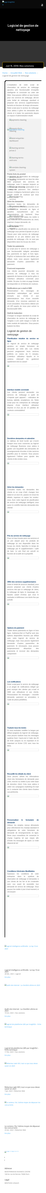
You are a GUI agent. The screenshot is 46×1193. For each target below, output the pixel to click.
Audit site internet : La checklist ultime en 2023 (21, 1010)
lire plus (7, 977)
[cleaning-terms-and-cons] (18, 159)
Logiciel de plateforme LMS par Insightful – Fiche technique (22, 1049)
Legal (7, 1179)
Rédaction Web (19, 1091)
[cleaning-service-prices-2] (18, 149)
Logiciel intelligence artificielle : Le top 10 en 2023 (22, 971)
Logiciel (18, 974)
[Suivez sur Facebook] (6, 1157)
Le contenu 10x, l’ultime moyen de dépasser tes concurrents (22, 1127)
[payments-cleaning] (17, 120)
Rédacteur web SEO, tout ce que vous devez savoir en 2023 (22, 1088)
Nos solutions (27, 65)
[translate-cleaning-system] (18, 168)
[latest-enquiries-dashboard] (18, 139)
